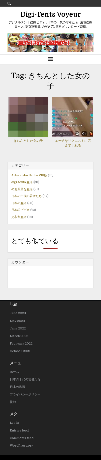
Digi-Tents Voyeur (50, 14)
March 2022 (19, 336)
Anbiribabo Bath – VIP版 (29, 175)
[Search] (9, 3)
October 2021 (20, 351)
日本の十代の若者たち (26, 196)
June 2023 (18, 313)
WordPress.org (21, 445)
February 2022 (21, 343)
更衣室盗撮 (19, 217)
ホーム (14, 372)
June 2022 (18, 328)
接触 (13, 402)
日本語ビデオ (20, 210)
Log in (14, 422)
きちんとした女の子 (28, 141)
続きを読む (29, 112)
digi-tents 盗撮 (22, 182)
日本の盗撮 (19, 203)
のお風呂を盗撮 (22, 189)
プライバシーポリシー (25, 394)
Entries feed (19, 430)
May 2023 (17, 321)
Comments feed (22, 438)
